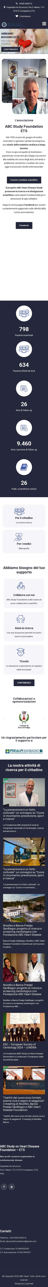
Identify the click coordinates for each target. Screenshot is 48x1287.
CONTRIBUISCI (11, 49)
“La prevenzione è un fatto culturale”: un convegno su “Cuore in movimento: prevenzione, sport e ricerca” (23, 814)
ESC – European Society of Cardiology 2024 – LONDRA (19, 1046)
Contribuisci (25, 16)
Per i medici (24, 543)
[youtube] (11, 1186)
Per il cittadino (24, 517)
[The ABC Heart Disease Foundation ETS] (12, 24)
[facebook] (3, 1186)
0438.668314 (25, 3)
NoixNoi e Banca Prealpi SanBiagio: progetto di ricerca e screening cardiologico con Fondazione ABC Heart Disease (22, 930)
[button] (4, 719)
